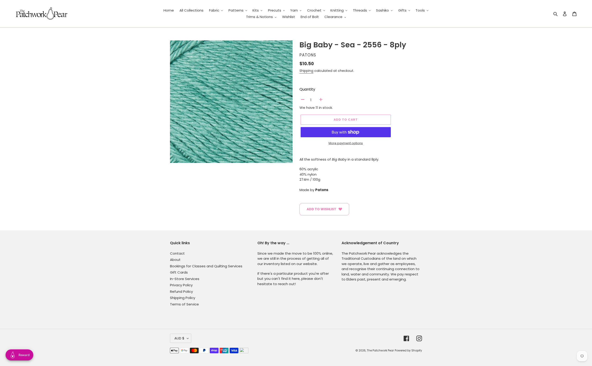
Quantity (307, 89)
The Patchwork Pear (380, 350)
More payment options (346, 143)
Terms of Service (184, 304)
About (175, 259)
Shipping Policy (182, 297)
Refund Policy (181, 291)
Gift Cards (179, 272)
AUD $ (179, 338)
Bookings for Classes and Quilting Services (206, 266)
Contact (177, 253)
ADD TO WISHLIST (321, 209)
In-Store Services (184, 278)
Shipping (306, 70)
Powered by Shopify (408, 350)
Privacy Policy (181, 285)
